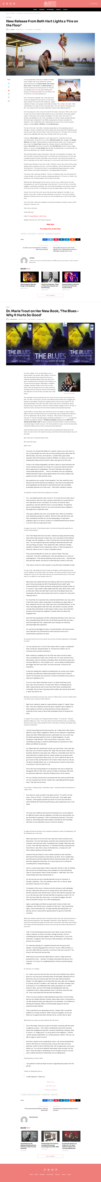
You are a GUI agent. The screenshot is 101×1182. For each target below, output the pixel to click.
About (69, 1174)
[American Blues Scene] (50, 3)
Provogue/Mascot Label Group (37, 216)
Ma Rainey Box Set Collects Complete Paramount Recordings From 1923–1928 (50, 1145)
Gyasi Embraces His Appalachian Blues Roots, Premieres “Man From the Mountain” (28, 1146)
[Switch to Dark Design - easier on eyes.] (96, 9)
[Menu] (3, 9)
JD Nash (12, 29)
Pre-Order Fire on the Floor (50, 229)
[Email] (8, 101)
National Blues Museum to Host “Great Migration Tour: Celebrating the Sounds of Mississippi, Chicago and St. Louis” (65, 249)
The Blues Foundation (50, 1090)
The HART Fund (50, 1086)
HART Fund (65, 417)
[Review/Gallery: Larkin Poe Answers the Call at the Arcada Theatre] (71, 277)
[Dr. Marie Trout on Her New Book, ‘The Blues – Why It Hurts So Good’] (50, 344)
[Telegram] (8, 94)
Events (57, 1174)
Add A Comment (50, 295)
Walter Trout (54, 1094)
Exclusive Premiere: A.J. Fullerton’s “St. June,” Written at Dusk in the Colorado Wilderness (69, 1146)
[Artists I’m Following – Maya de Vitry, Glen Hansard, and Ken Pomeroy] (50, 277)
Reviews (8, 17)
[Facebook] (8, 83)
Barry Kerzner (14, 319)
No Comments (29, 29)
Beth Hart (35, 90)
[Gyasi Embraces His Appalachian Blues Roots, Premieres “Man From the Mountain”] (30, 1136)
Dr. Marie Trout (46, 1094)
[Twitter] (8, 87)
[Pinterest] (8, 97)
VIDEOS (65, 9)
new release (41, 233)
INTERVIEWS (50, 9)
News (8, 307)
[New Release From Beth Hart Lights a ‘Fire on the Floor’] (50, 54)
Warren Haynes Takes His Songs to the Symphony (28, 285)
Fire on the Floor (32, 233)
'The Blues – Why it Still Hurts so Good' (31, 1094)
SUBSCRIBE (94, 3)
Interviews (50, 1174)
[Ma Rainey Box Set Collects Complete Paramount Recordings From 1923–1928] (50, 1136)
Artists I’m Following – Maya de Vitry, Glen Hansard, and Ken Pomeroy (50, 286)
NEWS (35, 9)
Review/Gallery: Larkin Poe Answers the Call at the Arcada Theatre (70, 286)
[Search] (98, 9)
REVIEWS (41, 9)
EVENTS (58, 9)
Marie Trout (50, 1082)
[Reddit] (8, 90)
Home (31, 1174)
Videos (64, 1174)
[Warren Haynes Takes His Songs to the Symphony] (30, 277)
